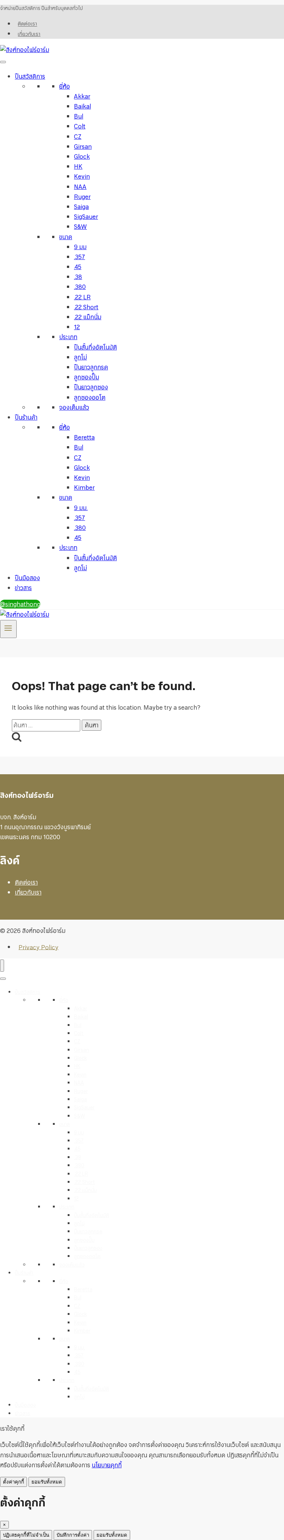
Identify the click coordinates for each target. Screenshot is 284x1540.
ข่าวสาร (23, 587)
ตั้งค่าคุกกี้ (13, 1482)
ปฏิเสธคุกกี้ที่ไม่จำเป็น (26, 1535)
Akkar (82, 96)
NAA (80, 186)
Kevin (82, 176)
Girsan (83, 146)
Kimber (84, 487)
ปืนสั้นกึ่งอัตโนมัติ (95, 347)
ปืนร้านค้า (26, 417)
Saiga (81, 206)
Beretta (84, 437)
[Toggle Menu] (3, 62)
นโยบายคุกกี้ (107, 1465)
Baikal (82, 106)
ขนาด (65, 236)
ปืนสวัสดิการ (30, 76)
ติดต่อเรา (27, 24)
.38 (78, 276)
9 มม (80, 246)
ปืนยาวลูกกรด (91, 367)
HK (78, 166)
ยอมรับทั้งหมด (46, 1482)
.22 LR (82, 297)
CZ (77, 136)
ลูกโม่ (80, 357)
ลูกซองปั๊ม (86, 377)
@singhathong (20, 604)
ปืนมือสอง (27, 577)
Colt (79, 126)
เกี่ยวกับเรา (29, 34)
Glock (82, 156)
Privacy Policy (38, 947)
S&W (80, 226)
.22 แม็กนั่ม (87, 317)
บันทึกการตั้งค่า (73, 1535)
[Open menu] (8, 629)
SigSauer (86, 216)
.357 (79, 256)
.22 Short (86, 307)
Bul (78, 116)
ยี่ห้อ (64, 86)
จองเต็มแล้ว (74, 407)
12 (77, 327)
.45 (77, 266)
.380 (80, 286)
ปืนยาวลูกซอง (91, 387)
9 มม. (81, 507)
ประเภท (68, 337)
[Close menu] (2, 966)
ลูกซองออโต (89, 397)
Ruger (82, 196)
